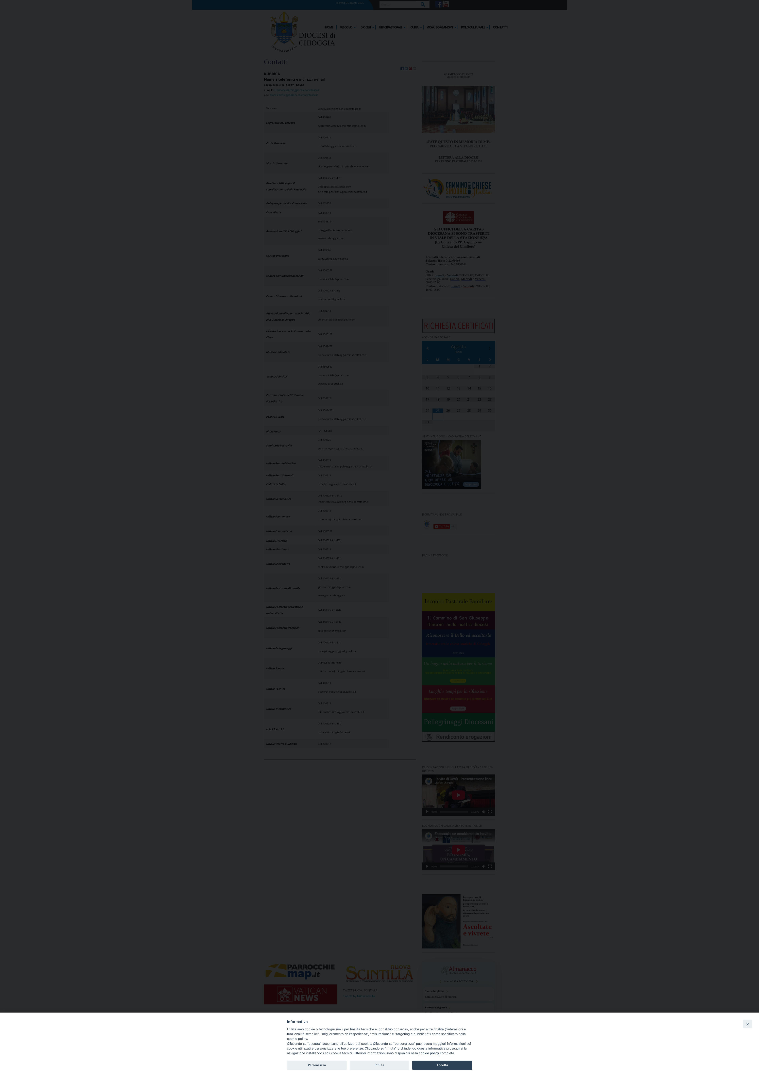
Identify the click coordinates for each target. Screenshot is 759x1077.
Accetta (442, 1065)
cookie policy (429, 1053)
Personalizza (317, 1065)
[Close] (747, 1024)
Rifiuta (379, 1065)
